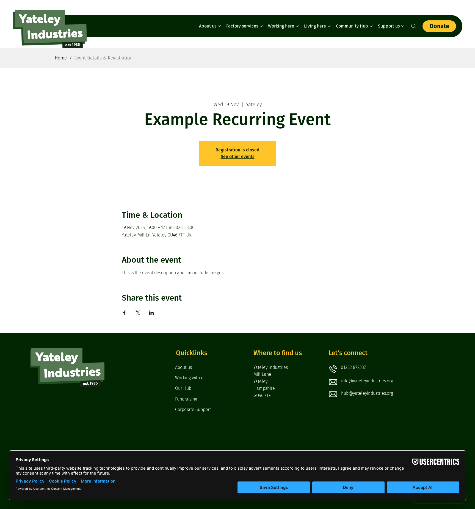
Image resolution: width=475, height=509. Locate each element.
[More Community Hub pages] (371, 26)
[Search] (413, 26)
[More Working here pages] (297, 26)
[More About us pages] (219, 26)
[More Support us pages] (402, 26)
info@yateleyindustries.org (367, 380)
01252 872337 (353, 367)
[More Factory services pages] (261, 26)
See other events (238, 156)
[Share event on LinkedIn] (151, 313)
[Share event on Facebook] (124, 313)
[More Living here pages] (329, 26)
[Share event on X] (137, 313)
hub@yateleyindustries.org (367, 393)
